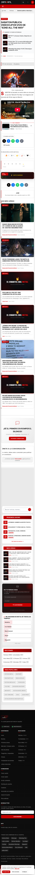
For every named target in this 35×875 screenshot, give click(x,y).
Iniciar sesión (4, 777)
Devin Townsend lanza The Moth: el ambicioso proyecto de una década (15, 260)
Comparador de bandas (7, 760)
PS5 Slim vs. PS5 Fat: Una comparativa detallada (11, 293)
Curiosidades (23, 739)
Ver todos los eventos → (18, 541)
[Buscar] (28, 2)
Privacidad (3, 858)
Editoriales (22, 757)
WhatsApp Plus (9, 678)
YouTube (7, 686)
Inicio (2, 735)
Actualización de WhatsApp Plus (14, 698)
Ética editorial (4, 798)
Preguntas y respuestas (7, 753)
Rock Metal (22, 742)
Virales (21, 760)
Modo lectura (9, 136)
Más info (17, 868)
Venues (3, 757)
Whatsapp (18, 674)
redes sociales (20, 678)
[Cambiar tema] (23, 2)
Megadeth (7, 690)
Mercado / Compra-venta (8, 746)
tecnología (21, 682)
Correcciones (4, 861)
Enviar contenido (5, 780)
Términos (9, 858)
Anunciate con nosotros (7, 791)
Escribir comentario (17, 438)
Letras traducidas (5, 764)
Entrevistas (22, 753)
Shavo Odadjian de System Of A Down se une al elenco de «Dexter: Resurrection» (12, 225)
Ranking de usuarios (6, 784)
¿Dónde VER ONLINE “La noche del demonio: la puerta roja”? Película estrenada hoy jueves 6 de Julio (15, 327)
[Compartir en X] (4, 141)
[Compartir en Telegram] (17, 141)
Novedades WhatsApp (18, 686)
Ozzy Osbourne (9, 694)
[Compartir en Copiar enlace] (22, 141)
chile (17, 694)
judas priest (25, 694)
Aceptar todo (6, 871)
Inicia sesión (18, 458)
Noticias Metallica (10, 682)
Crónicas (22, 749)
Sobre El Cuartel (5, 795)
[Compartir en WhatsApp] (13, 141)
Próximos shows (5, 742)
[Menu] (3, 6)
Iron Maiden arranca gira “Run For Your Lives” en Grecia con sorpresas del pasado (13, 362)
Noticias (4, 18)
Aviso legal (18, 858)
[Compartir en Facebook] (8, 141)
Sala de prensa (5, 749)
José (4, 56)
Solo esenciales (15, 871)
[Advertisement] (17, 488)
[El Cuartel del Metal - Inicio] (6, 2)
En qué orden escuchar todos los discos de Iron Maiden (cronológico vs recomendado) (14, 397)
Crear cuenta (4, 773)
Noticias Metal (9, 674)
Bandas (3, 739)
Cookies (13, 858)
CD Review (22, 746)
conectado (19, 452)
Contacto (3, 787)
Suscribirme (18, 604)
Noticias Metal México (19, 690)
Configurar (24, 871)
